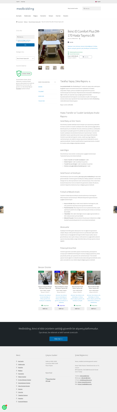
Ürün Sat (58, 16)
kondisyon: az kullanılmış (91, 48)
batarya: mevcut (80, 46)
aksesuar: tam (71, 46)
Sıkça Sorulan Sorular (73, 8)
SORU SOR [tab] (41, 96)
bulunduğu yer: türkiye (91, 46)
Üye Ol (17, 1)
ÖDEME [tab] (40, 87)
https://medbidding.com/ (85, 384)
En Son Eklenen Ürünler (24, 380)
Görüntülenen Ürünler (24, 383)
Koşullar (20, 367)
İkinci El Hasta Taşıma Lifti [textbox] (25, 58)
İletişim (51, 16)
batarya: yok (81, 295)
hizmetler (18, 88)
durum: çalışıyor (72, 48)
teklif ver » (45, 308)
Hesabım (65, 16)
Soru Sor (86, 57)
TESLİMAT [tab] (41, 91)
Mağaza (35, 16)
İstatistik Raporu (22, 401)
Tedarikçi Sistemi (23, 395)
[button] (61, 31)
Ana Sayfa (18, 16)
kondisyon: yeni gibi (77, 300)
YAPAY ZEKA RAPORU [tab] (44, 82)
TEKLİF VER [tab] (41, 101)
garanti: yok (80, 48)
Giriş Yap (23, 1)
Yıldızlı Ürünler (22, 377)
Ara (25, 45)
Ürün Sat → (58, 339)
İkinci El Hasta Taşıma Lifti (34, 22)
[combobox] (25, 58)
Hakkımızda (27, 16)
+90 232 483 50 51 (85, 378)
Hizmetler (43, 16)
